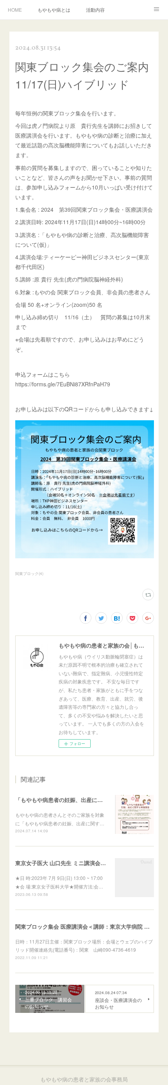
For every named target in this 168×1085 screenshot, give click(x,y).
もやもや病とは (54, 9)
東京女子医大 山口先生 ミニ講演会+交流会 (67, 863)
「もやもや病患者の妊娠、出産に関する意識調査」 (78, 800)
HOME (15, 9)
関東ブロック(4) (29, 573)
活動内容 (95, 9)
